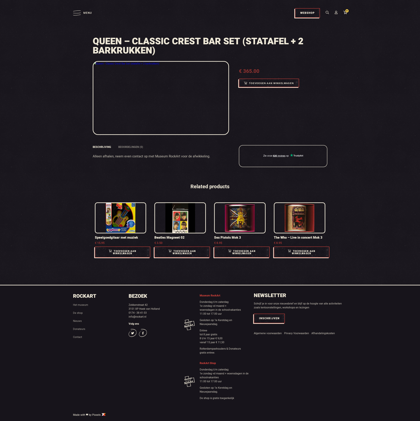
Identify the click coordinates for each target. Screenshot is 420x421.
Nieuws (77, 321)
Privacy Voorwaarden (296, 333)
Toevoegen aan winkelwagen (271, 83)
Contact (77, 337)
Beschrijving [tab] (102, 147)
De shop (78, 313)
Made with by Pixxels (87, 415)
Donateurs (79, 329)
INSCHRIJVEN (269, 318)
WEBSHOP (307, 13)
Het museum (80, 305)
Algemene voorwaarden (268, 333)
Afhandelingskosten (323, 333)
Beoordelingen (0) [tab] (130, 147)
